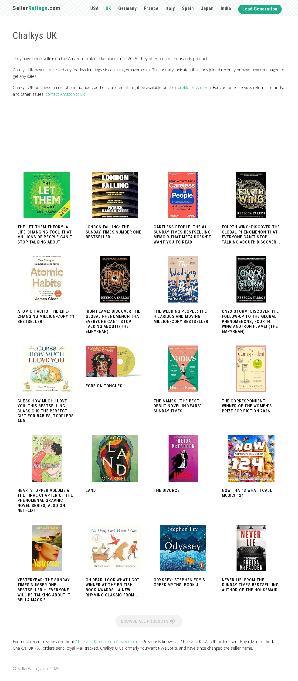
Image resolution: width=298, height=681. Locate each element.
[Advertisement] (149, 134)
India (226, 8)
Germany (127, 8)
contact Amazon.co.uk (65, 94)
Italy (170, 8)
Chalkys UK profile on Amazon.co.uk (108, 641)
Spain (188, 8)
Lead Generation (260, 9)
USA (94, 8)
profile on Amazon (194, 87)
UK (108, 8)
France (151, 8)
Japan (207, 8)
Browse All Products (145, 621)
